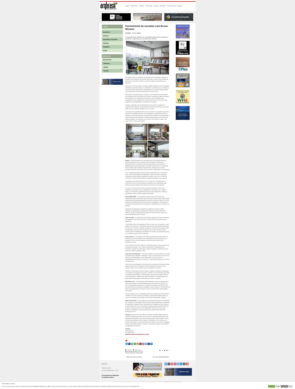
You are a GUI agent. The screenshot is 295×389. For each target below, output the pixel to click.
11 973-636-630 (171, 6)
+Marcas (156, 6)
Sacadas (138, 352)
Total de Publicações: (108, 370)
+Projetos (141, 6)
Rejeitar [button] (278, 386)
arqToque (129, 350)
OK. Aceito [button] (271, 386)
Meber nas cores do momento (134, 357)
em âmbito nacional (107, 377)
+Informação (149, 6)
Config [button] (290, 386)
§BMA (141, 352)
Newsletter (163, 6)
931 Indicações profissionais (110, 375)
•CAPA (127, 6)
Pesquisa (179, 6)
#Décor (136, 350)
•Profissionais (134, 6)
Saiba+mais (284, 386)
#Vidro (140, 350)
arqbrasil (139, 33)
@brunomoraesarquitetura (131, 351)
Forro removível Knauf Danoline (161, 357)
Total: (103, 368)
